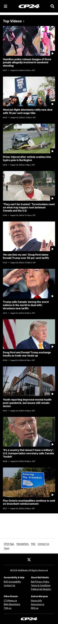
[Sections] (5, 6)
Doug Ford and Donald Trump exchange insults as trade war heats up (27, 354)
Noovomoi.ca (37, 604)
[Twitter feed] (29, 559)
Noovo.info (36, 600)
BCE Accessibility (12, 581)
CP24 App (9, 543)
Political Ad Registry (41, 589)
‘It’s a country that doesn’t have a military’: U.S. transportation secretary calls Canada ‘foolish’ (28, 453)
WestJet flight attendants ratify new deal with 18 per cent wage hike (27, 111)
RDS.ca (34, 608)
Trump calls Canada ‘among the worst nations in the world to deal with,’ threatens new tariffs (26, 305)
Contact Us (43, 543)
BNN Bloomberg (12, 604)
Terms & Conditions (40, 585)
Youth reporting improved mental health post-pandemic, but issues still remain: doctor (27, 403)
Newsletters (23, 543)
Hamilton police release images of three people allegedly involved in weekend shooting (27, 62)
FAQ (33, 543)
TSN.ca (7, 608)
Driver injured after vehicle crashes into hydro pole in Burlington (27, 158)
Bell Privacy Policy (40, 581)
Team (6, 548)
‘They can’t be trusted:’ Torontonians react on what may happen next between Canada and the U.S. (29, 207)
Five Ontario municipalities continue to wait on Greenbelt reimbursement (29, 502)
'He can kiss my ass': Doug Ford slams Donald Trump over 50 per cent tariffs (26, 256)
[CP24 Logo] (29, 6)
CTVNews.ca (10, 600)
